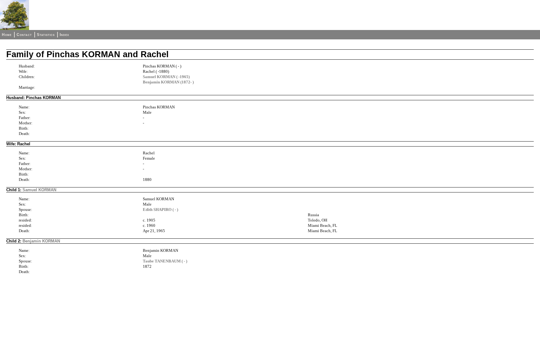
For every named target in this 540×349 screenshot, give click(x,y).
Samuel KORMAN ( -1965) (166, 76)
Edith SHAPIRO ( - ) (160, 209)
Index (64, 34)
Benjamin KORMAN (41, 241)
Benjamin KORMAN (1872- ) (168, 82)
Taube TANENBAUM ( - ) (165, 261)
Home (7, 34)
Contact (24, 34)
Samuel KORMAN (39, 189)
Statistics (46, 34)
